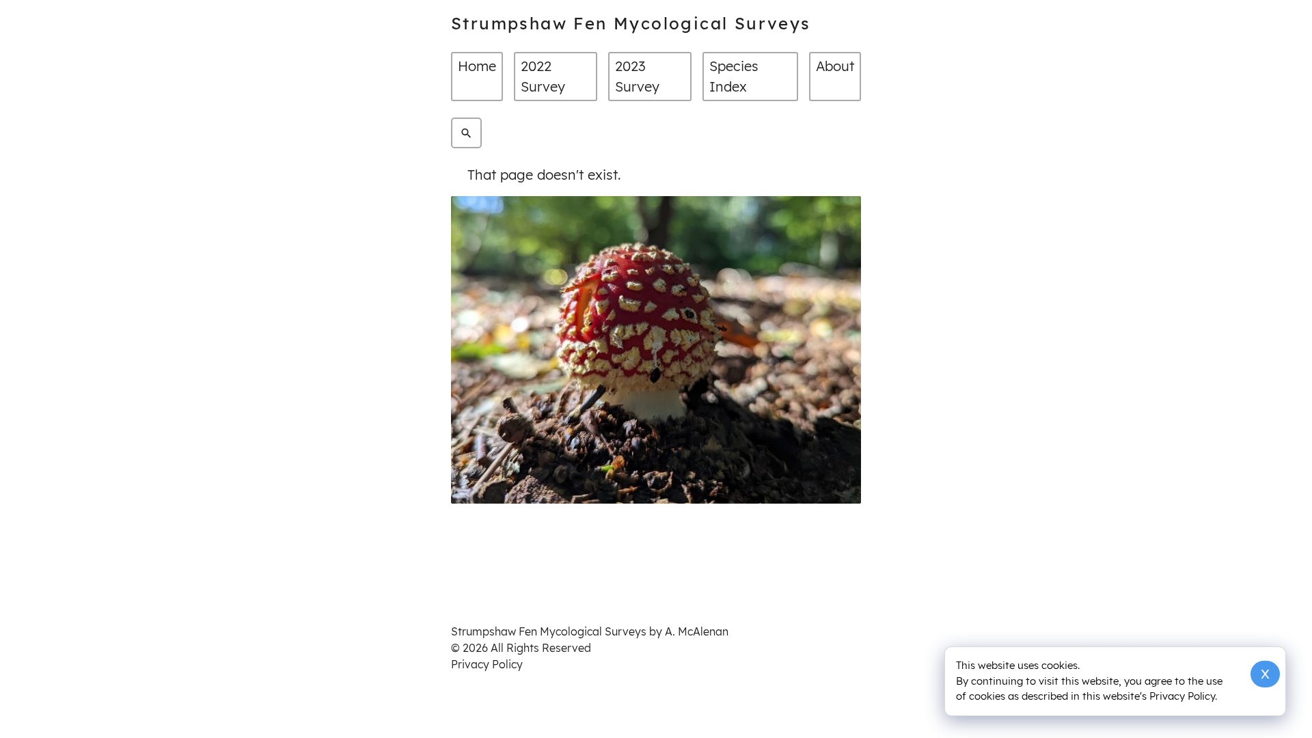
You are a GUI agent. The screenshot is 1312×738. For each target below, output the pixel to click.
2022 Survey (543, 76)
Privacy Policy (487, 664)
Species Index (733, 76)
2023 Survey (637, 76)
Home (477, 65)
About (835, 65)
